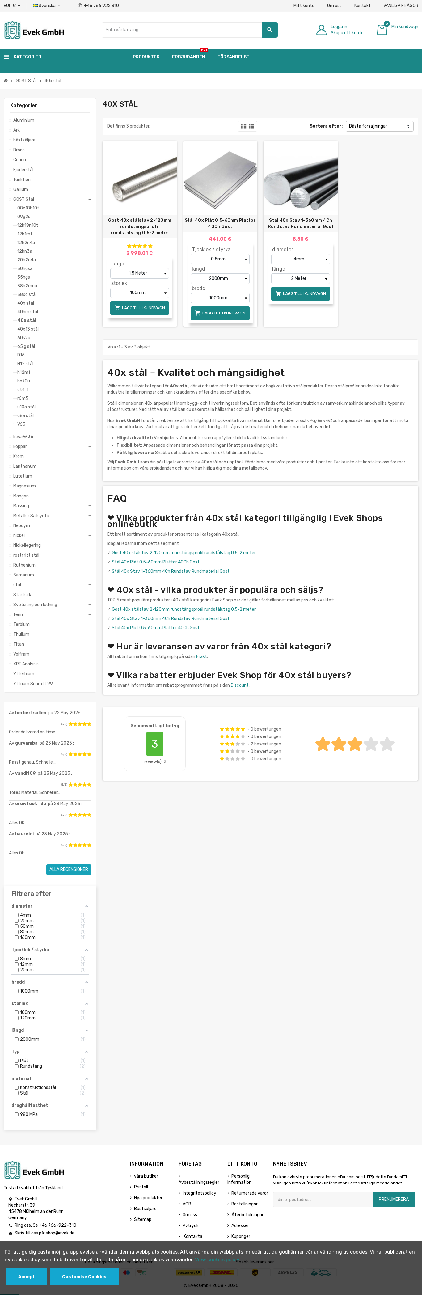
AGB (187, 1204)
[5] (89, 724)
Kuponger (240, 1236)
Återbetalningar (247, 1214)
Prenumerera (394, 1199)
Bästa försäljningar (368, 126)
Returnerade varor (249, 1193)
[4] (84, 724)
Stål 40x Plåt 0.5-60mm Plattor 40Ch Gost (220, 223)
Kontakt (362, 5)
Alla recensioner (68, 869)
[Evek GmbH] (34, 29)
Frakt (201, 656)
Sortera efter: (326, 126)
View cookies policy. (217, 1260)
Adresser (240, 1225)
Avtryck (191, 1225)
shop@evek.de (60, 1233)
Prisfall (141, 1187)
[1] (70, 724)
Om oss (334, 5)
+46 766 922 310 (98, 5)
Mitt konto (303, 5)
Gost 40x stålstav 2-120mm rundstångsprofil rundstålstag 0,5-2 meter (139, 226)
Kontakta (192, 1236)
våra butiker (146, 1176)
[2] (75, 724)
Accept (26, 1277)
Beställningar (244, 1204)
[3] (80, 724)
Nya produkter (148, 1197)
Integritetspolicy (199, 1193)
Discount (240, 685)
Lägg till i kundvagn (140, 308)
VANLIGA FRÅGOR (400, 5)
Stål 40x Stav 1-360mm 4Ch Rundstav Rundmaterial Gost (301, 223)
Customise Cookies (84, 1277)
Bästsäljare (145, 1208)
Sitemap (142, 1219)
